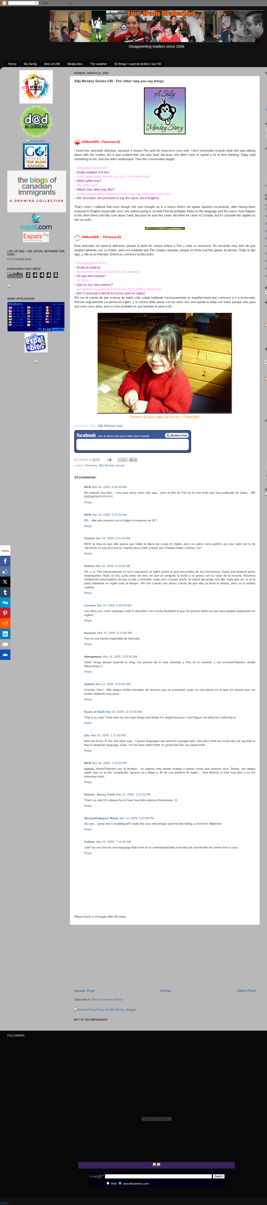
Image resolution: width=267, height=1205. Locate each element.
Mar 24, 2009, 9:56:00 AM (113, 684)
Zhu (87, 735)
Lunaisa (90, 605)
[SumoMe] (5, 654)
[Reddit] (5, 623)
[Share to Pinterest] (136, 460)
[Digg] (5, 602)
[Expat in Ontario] (36, 229)
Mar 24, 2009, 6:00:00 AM (114, 605)
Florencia (91, 465)
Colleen (89, 841)
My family (30, 64)
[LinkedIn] (5, 634)
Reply (88, 502)
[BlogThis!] (124, 460)
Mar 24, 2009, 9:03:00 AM (120, 656)
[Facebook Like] (5, 571)
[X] (5, 582)
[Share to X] (128, 460)
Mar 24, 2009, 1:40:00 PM (109, 763)
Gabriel (89, 538)
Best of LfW (52, 64)
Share (4, 1203)
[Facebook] (5, 561)
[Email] (5, 644)
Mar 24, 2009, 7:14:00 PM (113, 841)
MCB (87, 487)
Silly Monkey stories (112, 465)
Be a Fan (177, 435)
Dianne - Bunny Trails (99, 794)
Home (12, 64)
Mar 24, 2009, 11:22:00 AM (124, 711)
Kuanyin (90, 632)
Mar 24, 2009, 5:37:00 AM (109, 514)
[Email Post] (109, 459)
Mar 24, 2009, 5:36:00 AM (109, 487)
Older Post (246, 991)
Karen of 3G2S (94, 711)
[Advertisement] (165, 956)
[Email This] (120, 460)
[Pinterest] (5, 613)
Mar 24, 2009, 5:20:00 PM (137, 818)
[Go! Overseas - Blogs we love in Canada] (36, 168)
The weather (98, 64)
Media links (75, 64)
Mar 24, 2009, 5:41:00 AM (113, 538)
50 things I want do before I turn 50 (137, 64)
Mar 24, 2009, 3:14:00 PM (133, 794)
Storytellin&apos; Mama (101, 818)
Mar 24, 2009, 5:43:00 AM (113, 566)
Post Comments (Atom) (107, 999)
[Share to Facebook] (132, 460)
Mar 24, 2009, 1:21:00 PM (108, 735)
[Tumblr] (5, 592)
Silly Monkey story (110, 425)
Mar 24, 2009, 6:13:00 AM (114, 632)
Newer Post (84, 991)
